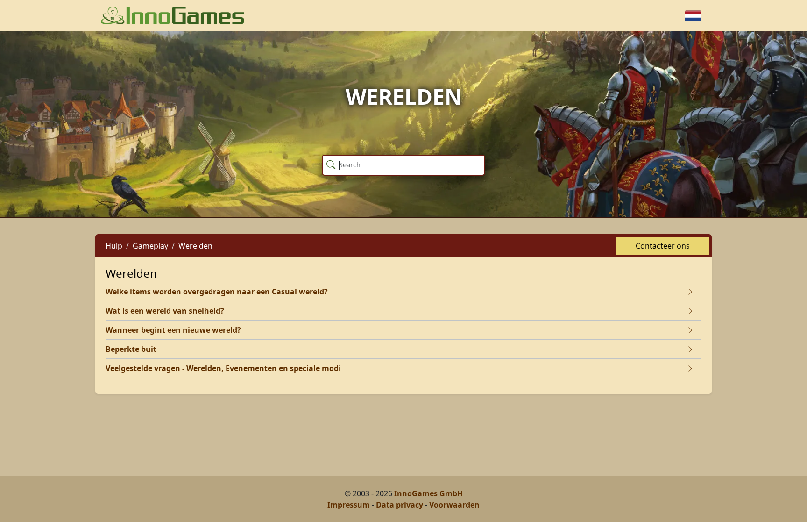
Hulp (114, 246)
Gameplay (150, 246)
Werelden (195, 246)
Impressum (348, 505)
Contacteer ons (663, 246)
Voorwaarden (454, 505)
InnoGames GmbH (428, 493)
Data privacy (399, 505)
